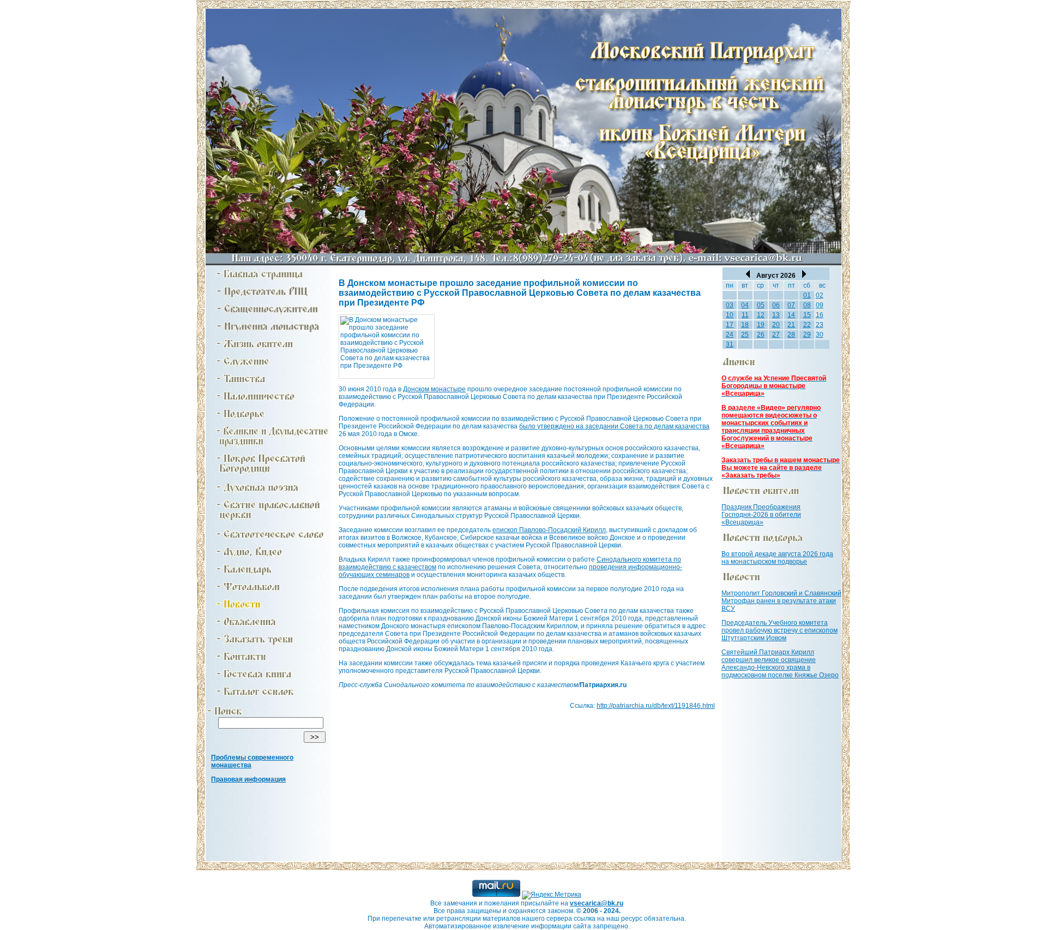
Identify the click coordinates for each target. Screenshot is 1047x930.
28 (791, 334)
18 (745, 325)
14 (791, 315)
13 (776, 315)
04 (745, 305)
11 (745, 315)
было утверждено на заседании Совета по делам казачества (614, 426)
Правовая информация (248, 779)
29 (807, 334)
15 (807, 315)
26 (761, 334)
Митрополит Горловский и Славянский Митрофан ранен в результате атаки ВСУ (781, 600)
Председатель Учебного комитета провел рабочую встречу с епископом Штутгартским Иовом (779, 630)
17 (729, 325)
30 (819, 334)
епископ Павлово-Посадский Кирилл (549, 530)
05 (761, 305)
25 (745, 334)
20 (776, 325)
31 (729, 344)
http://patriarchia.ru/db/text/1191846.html (656, 706)
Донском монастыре (434, 389)
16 (819, 315)
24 (729, 334)
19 (761, 325)
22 (807, 325)
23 (819, 325)
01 (807, 295)
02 (819, 295)
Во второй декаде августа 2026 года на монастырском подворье (777, 557)
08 (807, 305)
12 (761, 315)
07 (791, 305)
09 (819, 305)
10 (729, 315)
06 (776, 305)
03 (729, 305)
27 (776, 334)
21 (791, 325)
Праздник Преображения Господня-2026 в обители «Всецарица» (761, 514)
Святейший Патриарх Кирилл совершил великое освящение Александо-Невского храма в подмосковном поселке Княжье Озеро (780, 663)
